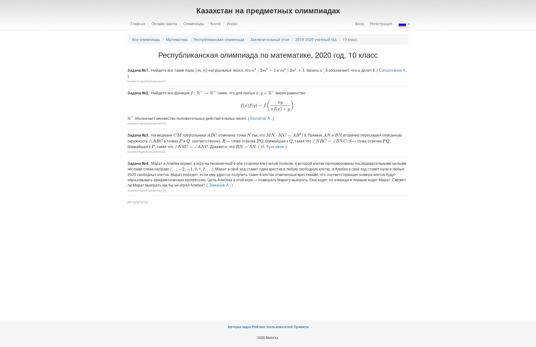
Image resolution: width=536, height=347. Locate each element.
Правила (301, 327)
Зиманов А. (219, 185)
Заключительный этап (269, 39)
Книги (216, 23)
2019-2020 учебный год (316, 39)
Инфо (232, 23)
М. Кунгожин (272, 146)
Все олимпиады (146, 39)
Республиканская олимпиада (219, 39)
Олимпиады (193, 23)
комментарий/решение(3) (146, 81)
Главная (138, 23)
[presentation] (201, 70)
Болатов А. (260, 118)
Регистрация (381, 23)
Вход (359, 23)
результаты (137, 201)
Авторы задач (240, 327)
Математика (177, 39)
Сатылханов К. (393, 70)
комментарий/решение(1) (146, 190)
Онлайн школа (164, 23)
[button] (404, 23)
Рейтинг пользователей (272, 327)
